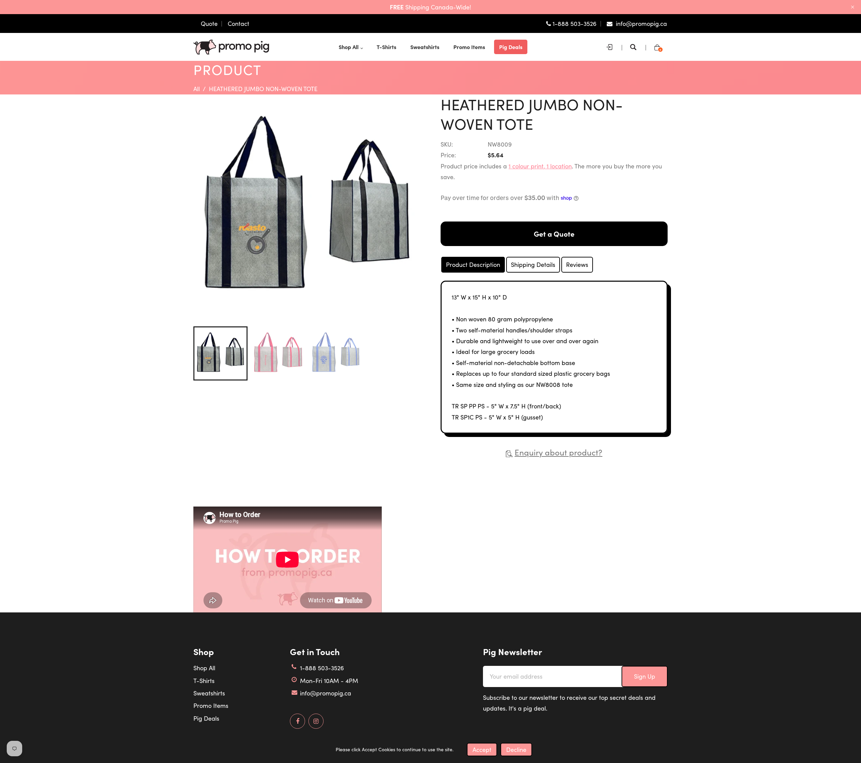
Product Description (473, 264)
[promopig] (231, 46)
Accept (482, 750)
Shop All (204, 668)
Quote (209, 23)
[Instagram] (316, 721)
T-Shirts (204, 681)
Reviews (577, 264)
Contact (238, 23)
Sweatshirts (209, 693)
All (196, 89)
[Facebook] (297, 721)
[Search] (635, 47)
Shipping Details (533, 264)
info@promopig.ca (325, 693)
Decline (516, 750)
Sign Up (644, 676)
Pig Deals (206, 718)
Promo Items (210, 705)
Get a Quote (554, 234)
